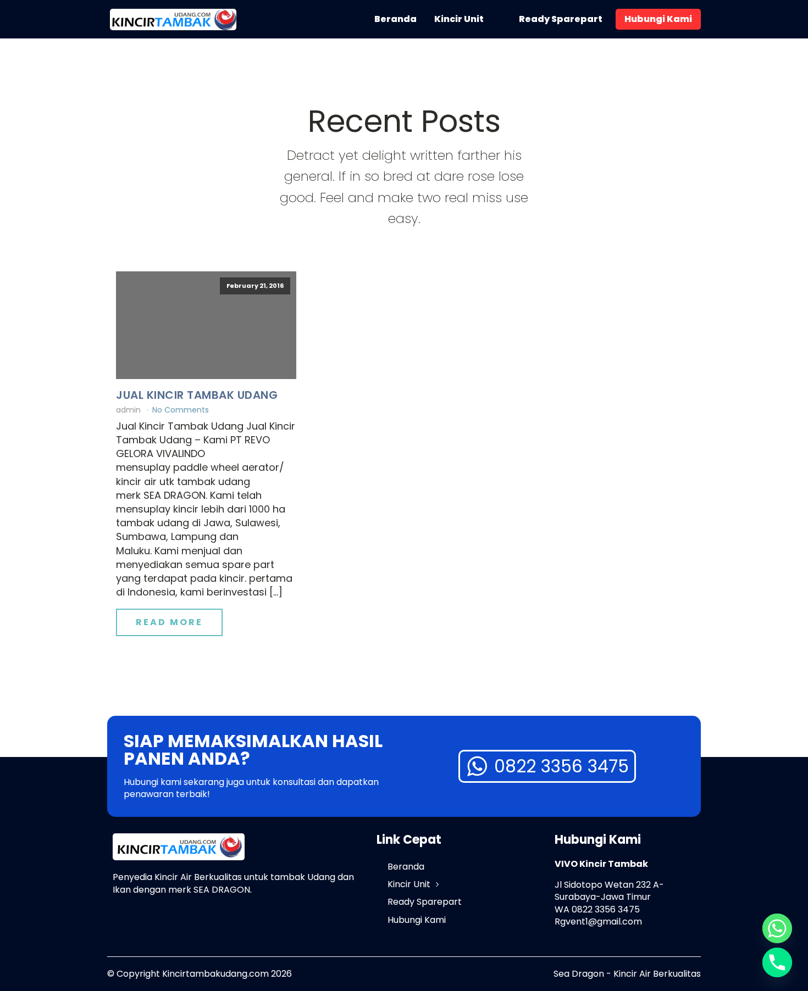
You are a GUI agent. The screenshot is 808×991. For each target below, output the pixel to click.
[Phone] (777, 962)
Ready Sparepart (560, 19)
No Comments (180, 409)
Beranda (395, 19)
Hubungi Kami (658, 19)
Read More (169, 622)
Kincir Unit (459, 19)
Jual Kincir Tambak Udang (197, 395)
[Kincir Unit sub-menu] (499, 19)
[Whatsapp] (777, 928)
